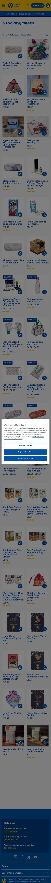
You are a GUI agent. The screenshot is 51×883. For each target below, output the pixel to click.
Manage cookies (25, 445)
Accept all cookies (25, 458)
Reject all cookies (25, 452)
